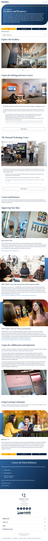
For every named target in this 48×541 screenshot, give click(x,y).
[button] (28, 70)
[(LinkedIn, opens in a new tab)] (24, 508)
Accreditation (15, 538)
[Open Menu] (46, 2)
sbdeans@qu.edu (7, 473)
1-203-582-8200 (24, 505)
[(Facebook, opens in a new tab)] (18, 508)
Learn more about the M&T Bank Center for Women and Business (16, 339)
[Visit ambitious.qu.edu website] (24, 513)
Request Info (24, 454)
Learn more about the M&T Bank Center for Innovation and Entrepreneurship (18, 295)
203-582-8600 (7, 470)
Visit (39, 454)
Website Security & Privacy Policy (34, 538)
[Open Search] (43, 2)
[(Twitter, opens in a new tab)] (21, 508)
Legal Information (22, 538)
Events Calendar (5, 485)
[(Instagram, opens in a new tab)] (27, 508)
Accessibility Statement (6, 538)
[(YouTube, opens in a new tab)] (30, 508)
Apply (9, 454)
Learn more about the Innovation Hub (9, 250)
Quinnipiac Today (6, 483)
